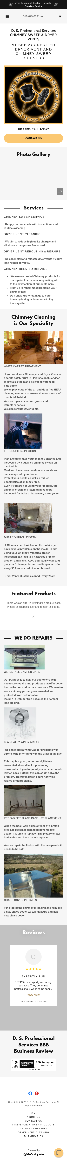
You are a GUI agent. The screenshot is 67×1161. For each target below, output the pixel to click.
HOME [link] (33, 1113)
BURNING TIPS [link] (33, 1136)
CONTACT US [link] (33, 1120)
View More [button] (33, 994)
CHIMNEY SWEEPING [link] (33, 1128)
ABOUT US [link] (33, 1117)
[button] (7, 16)
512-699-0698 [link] (31, 16)
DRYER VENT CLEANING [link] (33, 1132)
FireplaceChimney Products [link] (33, 1124)
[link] (60, 16)
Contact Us (33, 138)
